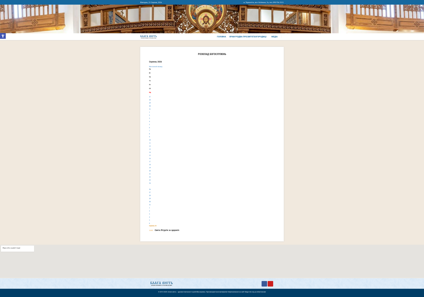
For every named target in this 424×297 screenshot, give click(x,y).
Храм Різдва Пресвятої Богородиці (247, 36)
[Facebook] (264, 284)
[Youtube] (270, 284)
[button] (3, 36)
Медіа (274, 36)
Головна (221, 36)
